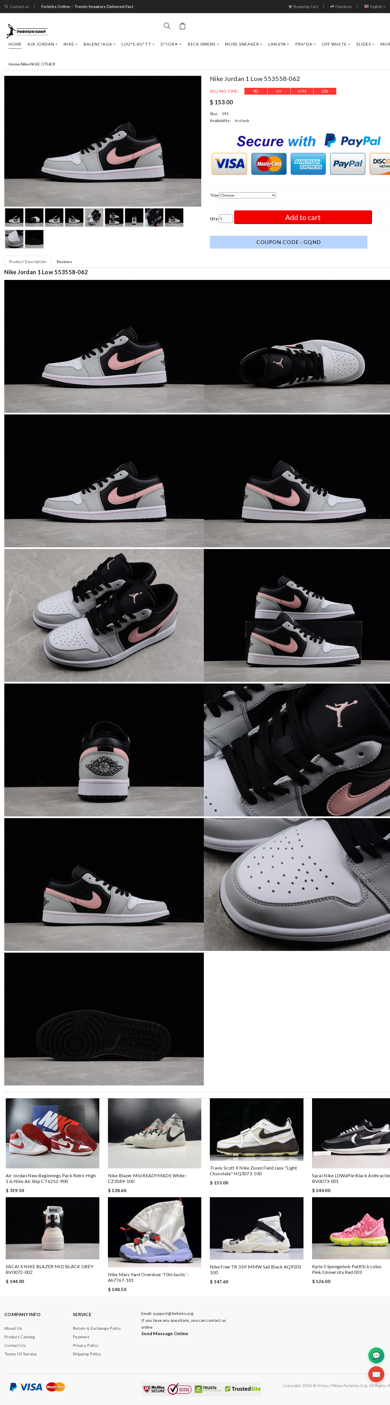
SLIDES (363, 44)
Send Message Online (164, 1333)
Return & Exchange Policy (97, 1328)
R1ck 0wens (202, 44)
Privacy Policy (85, 1345)
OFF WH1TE (334, 44)
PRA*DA (303, 44)
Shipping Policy (87, 1353)
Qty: (214, 218)
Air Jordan (40, 44)
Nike (69, 44)
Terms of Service (20, 1353)
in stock (242, 120)
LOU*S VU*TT (136, 44)
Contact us (19, 7)
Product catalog (19, 1336)
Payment (81, 1336)
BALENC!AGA (98, 44)
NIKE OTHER (42, 64)
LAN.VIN (277, 44)
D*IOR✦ (169, 44)
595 (225, 113)
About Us (13, 1328)
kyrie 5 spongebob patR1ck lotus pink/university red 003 (347, 1269)
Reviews (64, 261)
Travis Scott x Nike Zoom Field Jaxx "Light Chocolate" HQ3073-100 (253, 1170)
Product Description (28, 261)
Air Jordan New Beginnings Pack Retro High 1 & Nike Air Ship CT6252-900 (51, 1178)
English (376, 7)
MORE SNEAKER (242, 44)
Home (15, 44)
